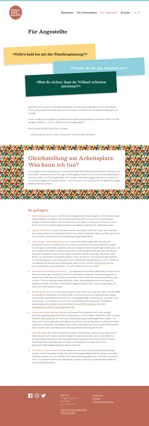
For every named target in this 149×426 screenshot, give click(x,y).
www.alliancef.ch (68, 412)
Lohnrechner (100, 263)
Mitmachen (67, 12)
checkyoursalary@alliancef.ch (74, 409)
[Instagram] (37, 395)
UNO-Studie (46, 318)
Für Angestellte (108, 12)
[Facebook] (30, 395)
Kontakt (125, 12)
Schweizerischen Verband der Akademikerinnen (53, 307)
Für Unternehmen (87, 12)
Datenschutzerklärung (103, 402)
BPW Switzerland (88, 304)
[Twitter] (43, 395)
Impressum (98, 395)
